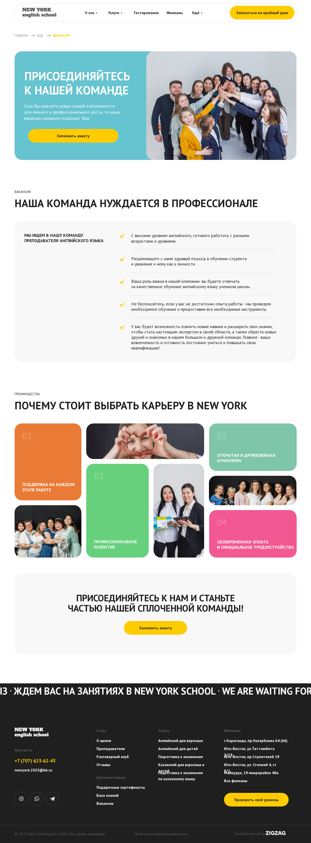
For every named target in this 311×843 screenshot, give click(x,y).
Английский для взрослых (180, 740)
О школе (103, 740)
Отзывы (103, 764)
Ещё (195, 12)
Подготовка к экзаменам (180, 756)
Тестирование (146, 12)
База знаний (107, 795)
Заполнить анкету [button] (73, 135)
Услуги (113, 12)
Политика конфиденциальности (160, 833)
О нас (90, 12)
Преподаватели (110, 748)
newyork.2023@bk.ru (33, 770)
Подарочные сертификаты (120, 787)
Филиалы (174, 12)
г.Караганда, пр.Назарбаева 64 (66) (255, 740)
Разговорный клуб (112, 756)
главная (21, 35)
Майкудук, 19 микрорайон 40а (251, 772)
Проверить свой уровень (256, 799)
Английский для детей (178, 748)
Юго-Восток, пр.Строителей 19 (251, 756)
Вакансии (104, 803)
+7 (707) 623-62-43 (35, 761)
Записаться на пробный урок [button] (262, 12)
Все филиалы (235, 780)
